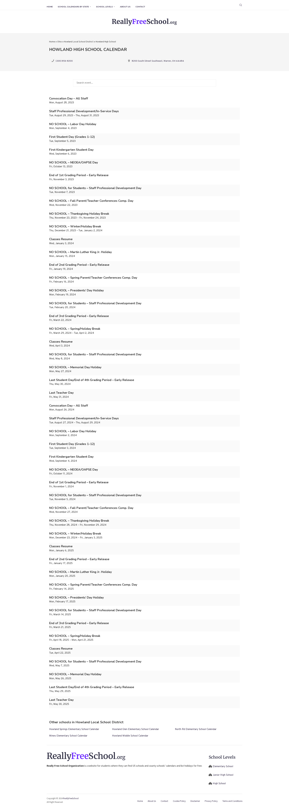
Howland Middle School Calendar (130, 736)
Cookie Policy (179, 801)
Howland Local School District (78, 42)
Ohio (59, 42)
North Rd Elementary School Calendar (195, 729)
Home (50, 6)
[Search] (240, 5)
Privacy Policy (211, 801)
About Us (125, 6)
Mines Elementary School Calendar (68, 736)
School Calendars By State (73, 6)
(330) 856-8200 (64, 61)
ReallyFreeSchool (71, 798)
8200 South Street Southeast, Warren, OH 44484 (158, 61)
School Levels (104, 6)
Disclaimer (195, 801)
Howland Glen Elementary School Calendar (135, 729)
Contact (140, 6)
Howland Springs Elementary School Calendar (74, 729)
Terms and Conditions (232, 801)
